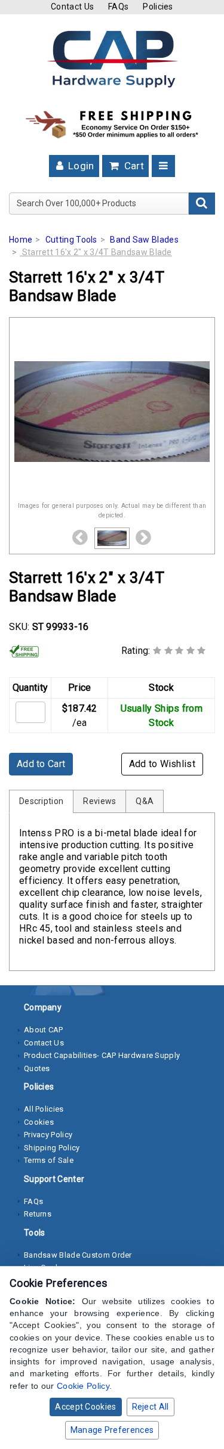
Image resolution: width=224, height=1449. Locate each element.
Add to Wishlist (162, 764)
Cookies (39, 1122)
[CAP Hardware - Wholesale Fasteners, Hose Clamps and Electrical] (112, 58)
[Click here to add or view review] (179, 650)
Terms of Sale (48, 1160)
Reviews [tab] (99, 801)
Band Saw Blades (144, 239)
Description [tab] (41, 801)
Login (80, 166)
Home (20, 239)
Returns (37, 1213)
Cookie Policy (83, 1386)
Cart (132, 166)
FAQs (118, 6)
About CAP (43, 1029)
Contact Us (72, 6)
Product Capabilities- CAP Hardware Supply (102, 1055)
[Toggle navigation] (163, 166)
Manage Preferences (112, 1430)
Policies (158, 6)
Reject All (150, 1406)
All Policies (44, 1108)
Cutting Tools (71, 239)
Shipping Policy (52, 1147)
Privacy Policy (48, 1134)
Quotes (37, 1068)
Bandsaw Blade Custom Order (78, 1255)
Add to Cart (41, 764)
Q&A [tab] (145, 801)
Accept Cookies (85, 1406)
